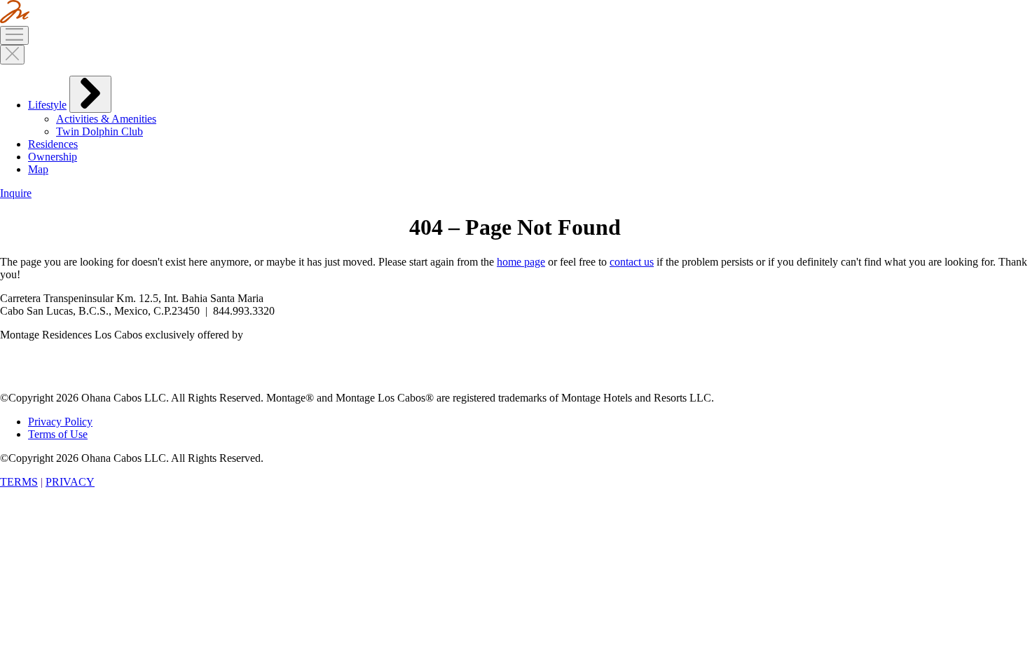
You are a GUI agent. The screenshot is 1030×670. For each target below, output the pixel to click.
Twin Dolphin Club (99, 131)
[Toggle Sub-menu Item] (90, 94)
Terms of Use (58, 434)
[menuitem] (529, 107)
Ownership (52, 157)
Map (38, 169)
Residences (53, 144)
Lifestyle (47, 105)
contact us (632, 262)
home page (521, 262)
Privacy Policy (60, 422)
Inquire (16, 193)
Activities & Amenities (106, 119)
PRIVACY (70, 482)
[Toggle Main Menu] (14, 35)
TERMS (19, 482)
